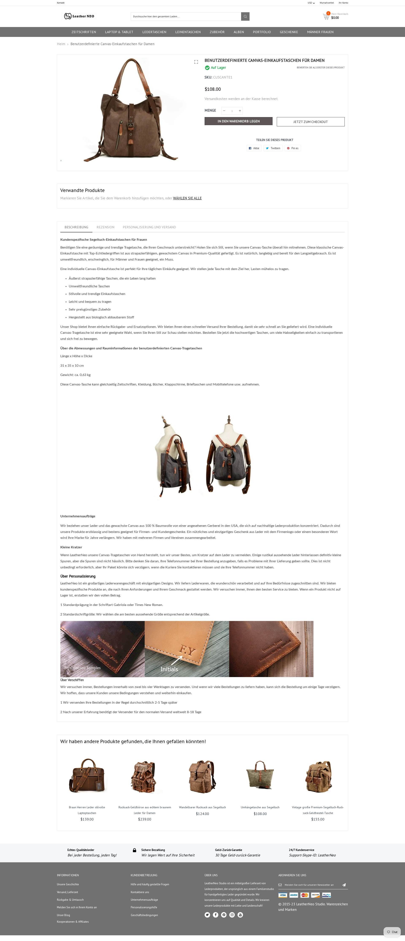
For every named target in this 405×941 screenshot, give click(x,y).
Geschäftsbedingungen (144, 915)
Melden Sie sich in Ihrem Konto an (77, 907)
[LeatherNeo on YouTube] (240, 915)
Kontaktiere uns (140, 892)
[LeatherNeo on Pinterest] (224, 915)
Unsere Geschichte (68, 884)
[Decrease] (224, 111)
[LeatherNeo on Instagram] (232, 915)
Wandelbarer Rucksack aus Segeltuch (202, 807)
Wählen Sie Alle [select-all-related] (187, 198)
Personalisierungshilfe (144, 907)
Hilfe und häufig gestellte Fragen (150, 884)
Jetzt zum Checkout (311, 122)
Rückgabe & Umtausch (70, 900)
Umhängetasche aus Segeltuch (260, 807)
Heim (61, 44)
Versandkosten (216, 98)
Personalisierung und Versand (149, 227)
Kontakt (61, 2)
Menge (210, 110)
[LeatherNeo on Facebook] (215, 915)
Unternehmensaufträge (144, 900)
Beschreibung (76, 227)
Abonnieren (344, 885)
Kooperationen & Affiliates (73, 921)
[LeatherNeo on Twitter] (207, 915)
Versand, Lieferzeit (67, 892)
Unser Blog (63, 915)
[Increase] (240, 111)
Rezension (105, 227)
